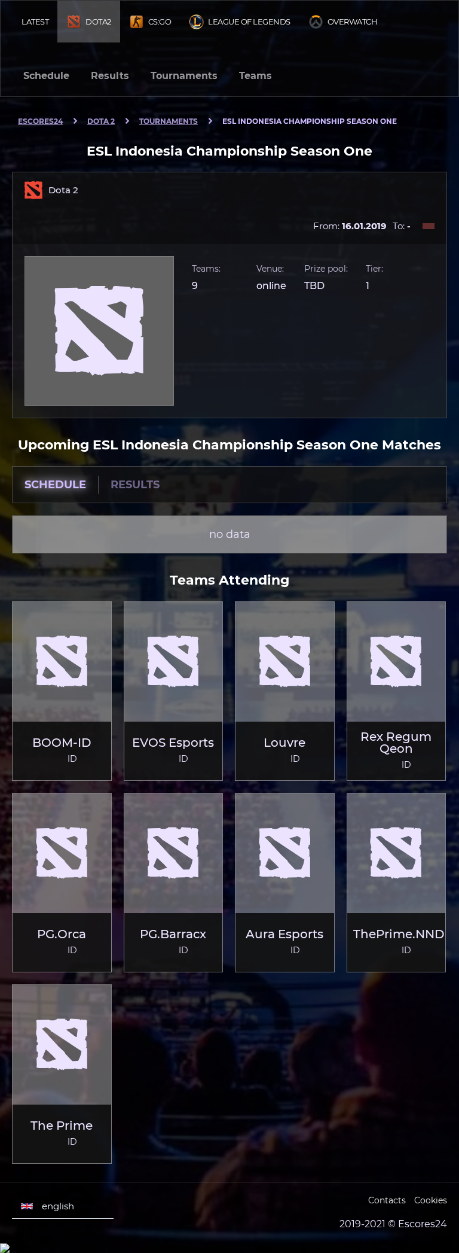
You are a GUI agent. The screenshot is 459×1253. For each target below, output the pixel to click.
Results (110, 75)
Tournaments (184, 75)
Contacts (387, 1200)
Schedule (46, 75)
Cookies (430, 1200)
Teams (255, 75)
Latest (35, 21)
